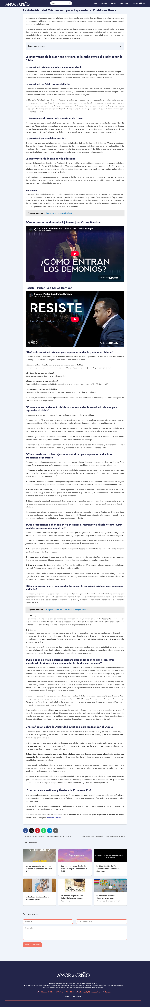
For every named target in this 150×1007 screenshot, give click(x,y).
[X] (31, 830)
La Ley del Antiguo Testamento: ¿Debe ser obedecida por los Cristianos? (48, 836)
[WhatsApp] (43, 830)
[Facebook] (25, 830)
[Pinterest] (37, 830)
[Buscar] (69, 3)
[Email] (55, 830)
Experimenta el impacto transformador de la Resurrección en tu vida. (103, 836)
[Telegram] (49, 830)
